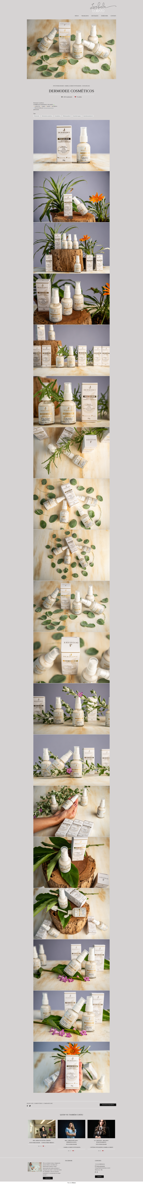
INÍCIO (77, 15)
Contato (99, 1176)
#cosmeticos (57, 116)
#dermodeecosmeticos (47, 116)
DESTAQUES (94, 15)
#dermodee (36, 116)
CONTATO (113, 15)
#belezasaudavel (67, 116)
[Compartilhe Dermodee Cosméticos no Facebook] (27, 1106)
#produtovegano (77, 116)
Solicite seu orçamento (108, 1104)
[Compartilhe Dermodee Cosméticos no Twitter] (30, 1106)
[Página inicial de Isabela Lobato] (103, 7)
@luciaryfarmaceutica (48, 108)
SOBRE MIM (104, 15)
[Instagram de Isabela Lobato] (97, 1172)
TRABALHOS (85, 15)
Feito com (71, 1182)
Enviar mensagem (100, 1166)
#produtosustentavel (88, 116)
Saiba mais (47, 1178)
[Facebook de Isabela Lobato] (95, 1172)
